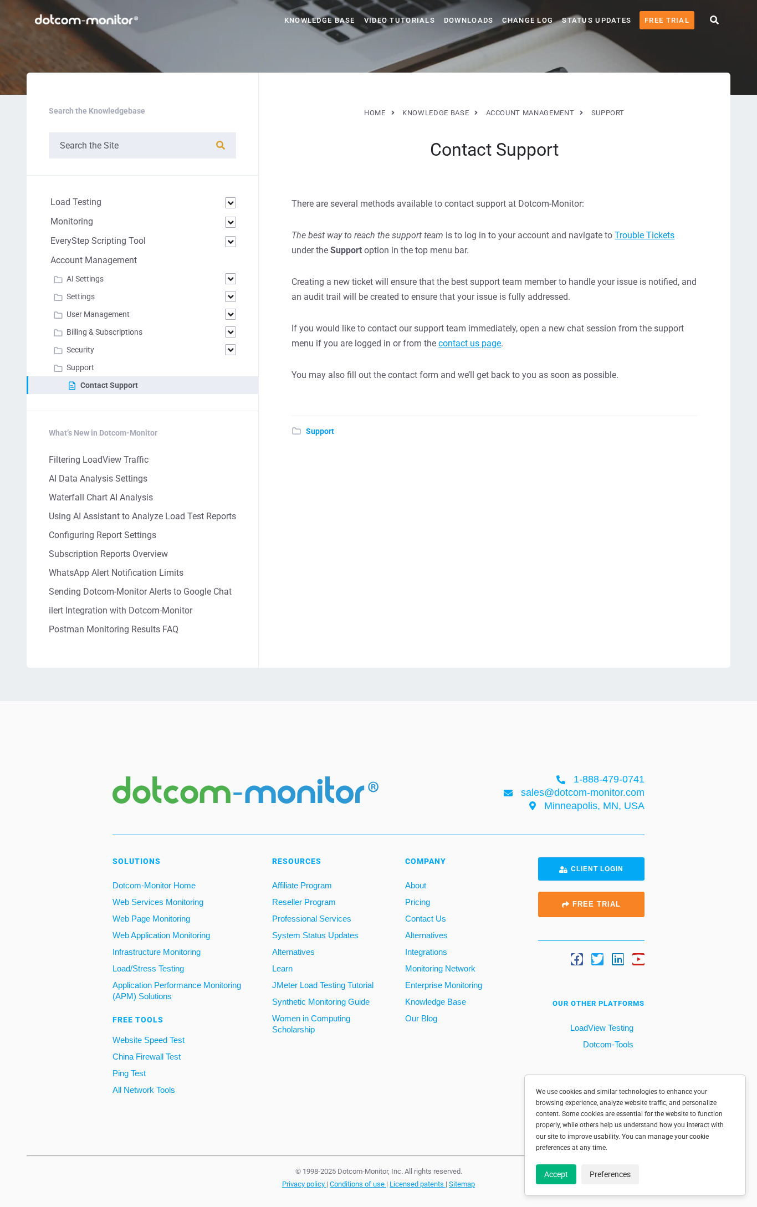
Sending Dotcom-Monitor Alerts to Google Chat (140, 591)
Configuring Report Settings (102, 535)
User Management (98, 314)
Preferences (610, 1174)
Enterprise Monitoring (443, 985)
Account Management (93, 260)
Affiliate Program (302, 885)
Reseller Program (304, 902)
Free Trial (667, 20)
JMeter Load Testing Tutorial (323, 985)
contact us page (469, 343)
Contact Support (109, 385)
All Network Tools (143, 1090)
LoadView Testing (600, 1027)
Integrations (426, 952)
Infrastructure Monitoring (156, 952)
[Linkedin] (618, 959)
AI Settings (85, 278)
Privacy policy (304, 1183)
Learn (282, 968)
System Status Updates (315, 935)
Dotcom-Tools (607, 1044)
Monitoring (71, 221)
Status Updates (596, 20)
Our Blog (421, 1018)
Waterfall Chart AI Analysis (101, 497)
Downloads (469, 20)
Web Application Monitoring (161, 935)
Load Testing (75, 202)
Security (80, 349)
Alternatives (293, 952)
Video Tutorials (399, 20)
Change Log (527, 20)
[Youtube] (638, 959)
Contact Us (425, 918)
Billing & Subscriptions (104, 332)
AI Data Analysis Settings (98, 478)
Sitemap (462, 1183)
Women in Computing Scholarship (311, 1024)
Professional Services (311, 918)
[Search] (220, 145)
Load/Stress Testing (148, 968)
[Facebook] (577, 959)
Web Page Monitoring (151, 918)
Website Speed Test (148, 1040)
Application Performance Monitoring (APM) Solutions (176, 990)
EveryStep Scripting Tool (98, 241)
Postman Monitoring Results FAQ (113, 629)
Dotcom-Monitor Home (154, 885)
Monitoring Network (440, 968)
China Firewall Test (146, 1056)
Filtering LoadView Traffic (99, 459)
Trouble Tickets (644, 235)
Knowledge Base (319, 20)
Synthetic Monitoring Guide (321, 1001)
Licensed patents (418, 1183)
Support (320, 431)
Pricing (417, 902)
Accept (556, 1174)
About (415, 885)
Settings (81, 296)
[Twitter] (597, 959)
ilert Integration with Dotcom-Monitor (120, 610)
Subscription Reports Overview (108, 554)
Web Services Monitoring (157, 902)
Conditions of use (358, 1183)
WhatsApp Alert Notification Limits (116, 572)
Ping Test (129, 1073)
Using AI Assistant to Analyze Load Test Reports (142, 516)
